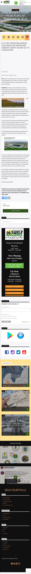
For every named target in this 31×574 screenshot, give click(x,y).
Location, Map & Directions (8, 505)
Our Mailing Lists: (6, 314)
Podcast (17, 10)
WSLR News (14, 25)
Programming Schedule (7, 501)
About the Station (6, 499)
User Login (5, 550)
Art (3, 532)
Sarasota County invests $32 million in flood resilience (16, 424)
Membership (5, 542)
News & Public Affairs (7, 517)
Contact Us (5, 503)
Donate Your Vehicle (6, 546)
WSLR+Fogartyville (15, 490)
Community (5, 533)
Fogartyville (5, 528)
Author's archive (15, 211)
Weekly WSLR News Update (10, 318)
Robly (28, 321)
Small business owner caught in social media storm (16, 472)
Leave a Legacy (6, 548)
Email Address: (5, 307)
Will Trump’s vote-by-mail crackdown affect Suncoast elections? (15, 400)
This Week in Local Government (15, 452)
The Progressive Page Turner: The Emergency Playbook (16, 376)
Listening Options (6, 514)
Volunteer (5, 544)
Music (4, 515)
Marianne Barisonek (6, 385)
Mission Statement (6, 497)
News (13, 10)
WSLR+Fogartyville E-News (9, 316)
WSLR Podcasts (6, 519)
